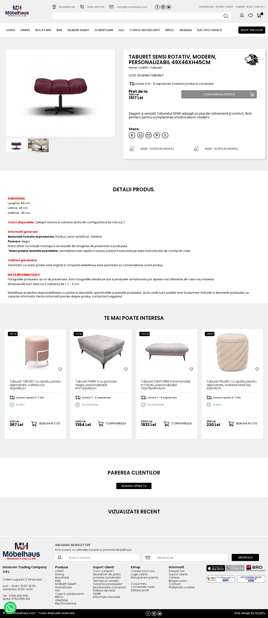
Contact (259, 6)
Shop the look (252, 30)
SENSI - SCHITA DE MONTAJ (157, 149)
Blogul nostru (178, 581)
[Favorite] (60, 369)
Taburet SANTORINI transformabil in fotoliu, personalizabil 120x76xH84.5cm (165, 385)
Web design (242, 613)
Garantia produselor (107, 584)
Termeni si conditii (106, 581)
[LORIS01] (38, 145)
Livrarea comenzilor (107, 577)
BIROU (169, 30)
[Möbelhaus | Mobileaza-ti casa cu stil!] (17, 15)
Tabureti (156, 68)
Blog (249, 6)
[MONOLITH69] (16, 145)
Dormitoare (104, 30)
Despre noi (176, 571)
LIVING (10, 30)
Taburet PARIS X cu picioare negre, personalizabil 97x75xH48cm (96, 385)
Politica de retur (104, 590)
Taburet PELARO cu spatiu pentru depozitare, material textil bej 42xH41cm (231, 385)
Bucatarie (43, 30)
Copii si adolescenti (145, 30)
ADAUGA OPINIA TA (133, 486)
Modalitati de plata (106, 574)
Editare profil (140, 590)
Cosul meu (139, 584)
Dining (25, 30)
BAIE (59, 30)
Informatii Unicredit (106, 597)
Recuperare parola (144, 577)
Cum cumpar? (103, 571)
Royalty (260, 613)
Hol (121, 30)
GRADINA (185, 30)
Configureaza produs (219, 94)
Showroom (206, 6)
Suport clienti (224, 6)
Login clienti (139, 574)
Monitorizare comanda (109, 587)
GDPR (97, 594)
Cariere (240, 6)
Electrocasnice (209, 30)
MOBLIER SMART (78, 30)
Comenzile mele (143, 587)
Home (133, 68)
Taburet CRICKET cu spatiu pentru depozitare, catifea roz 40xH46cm (35, 385)
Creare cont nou (143, 571)
